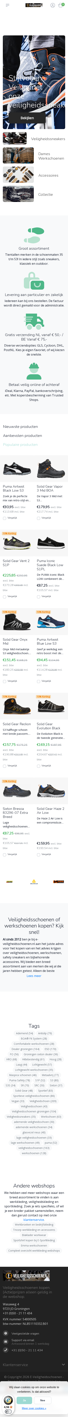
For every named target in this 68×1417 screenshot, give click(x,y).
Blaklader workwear (34, 1235)
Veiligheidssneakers (21, 1116)
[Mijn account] (52, 5)
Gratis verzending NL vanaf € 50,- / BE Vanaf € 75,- (42, 20)
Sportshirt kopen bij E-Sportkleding (34, 1240)
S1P (40, 1080)
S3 (54, 1080)
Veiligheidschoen (43, 1101)
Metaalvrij (50, 1075)
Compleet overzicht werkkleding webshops (34, 1250)
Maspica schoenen (23, 1075)
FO (14, 1054)
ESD (50, 1049)
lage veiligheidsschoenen (34, 1137)
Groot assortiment (10, 17)
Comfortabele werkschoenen (34, 1044)
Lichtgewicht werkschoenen (34, 1070)
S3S (10, 1085)
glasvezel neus (34, 1132)
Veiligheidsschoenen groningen (34, 1111)
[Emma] (58, 892)
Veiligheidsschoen (34, 1106)
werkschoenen (34, 1153)
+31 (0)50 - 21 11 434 (17, 1313)
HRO (11, 1059)
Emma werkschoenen (34, 1245)
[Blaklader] (9, 892)
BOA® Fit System (34, 1038)
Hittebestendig (33, 1059)
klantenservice (33, 1220)
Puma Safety (19, 1080)
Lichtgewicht (42, 1064)
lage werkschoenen (25, 1142)
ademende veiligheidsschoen (34, 1122)
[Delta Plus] (34, 892)
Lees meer (34, 976)
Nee (42, 1400)
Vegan (18, 1101)
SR (25, 1085)
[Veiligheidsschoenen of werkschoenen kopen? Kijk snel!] (34, 5)
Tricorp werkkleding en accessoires (34, 1230)
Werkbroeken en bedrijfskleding (34, 1224)
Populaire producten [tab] (20, 444)
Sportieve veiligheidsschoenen (34, 1096)
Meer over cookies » (34, 1408)
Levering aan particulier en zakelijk (24, 24)
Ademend (24, 1033)
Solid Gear (24, 1090)
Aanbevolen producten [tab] (22, 435)
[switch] (8, 1412)
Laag (21, 1064)
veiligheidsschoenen (34, 1148)
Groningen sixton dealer (41, 1054)
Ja (24, 1400)
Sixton (56, 1085)
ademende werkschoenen (34, 1127)
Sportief (45, 1090)
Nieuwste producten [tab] (20, 426)
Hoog (56, 1059)
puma (51, 1142)
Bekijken (27, 118)
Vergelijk (12, 517)
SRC (39, 1085)
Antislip (45, 1033)
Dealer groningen (25, 1049)
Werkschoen (51, 1116)
